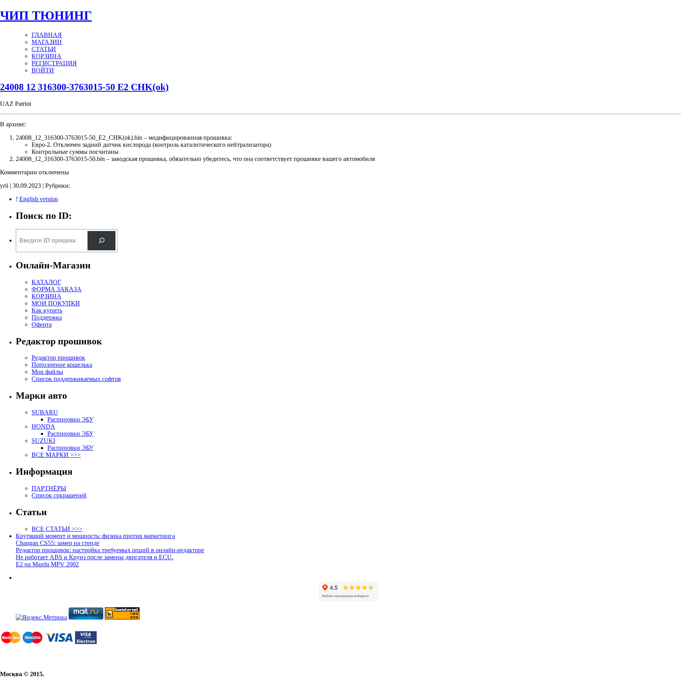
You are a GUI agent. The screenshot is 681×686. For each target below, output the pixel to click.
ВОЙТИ (43, 70)
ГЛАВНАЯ (47, 34)
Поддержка (47, 317)
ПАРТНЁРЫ (49, 488)
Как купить (47, 310)
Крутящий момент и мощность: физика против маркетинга (95, 536)
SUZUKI (43, 440)
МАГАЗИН (47, 42)
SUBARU (45, 412)
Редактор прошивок (58, 357)
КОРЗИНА (46, 56)
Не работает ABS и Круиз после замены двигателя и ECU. (94, 557)
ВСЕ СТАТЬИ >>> (57, 528)
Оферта (42, 324)
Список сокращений (59, 495)
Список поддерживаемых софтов (76, 378)
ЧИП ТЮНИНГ (46, 15)
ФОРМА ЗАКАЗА (57, 289)
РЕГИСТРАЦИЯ (54, 63)
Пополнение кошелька (62, 364)
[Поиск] (101, 240)
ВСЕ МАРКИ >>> (56, 454)
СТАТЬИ (44, 49)
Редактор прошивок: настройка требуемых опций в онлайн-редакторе (110, 550)
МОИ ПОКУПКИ (56, 303)
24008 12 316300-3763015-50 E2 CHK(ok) (84, 87)
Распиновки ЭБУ (70, 419)
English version (38, 199)
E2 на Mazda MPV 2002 (47, 564)
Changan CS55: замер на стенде (57, 543)
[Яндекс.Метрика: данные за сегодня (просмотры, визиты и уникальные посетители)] (41, 617)
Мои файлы (47, 371)
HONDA (43, 426)
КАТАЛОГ (46, 282)
